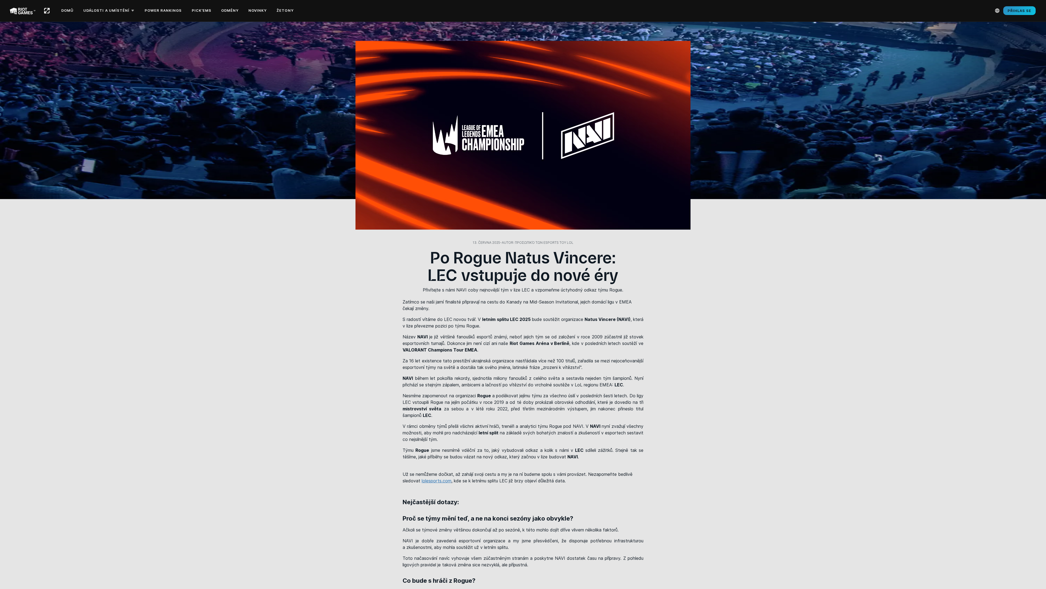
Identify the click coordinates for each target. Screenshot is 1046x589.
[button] (109, 11)
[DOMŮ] (47, 10)
